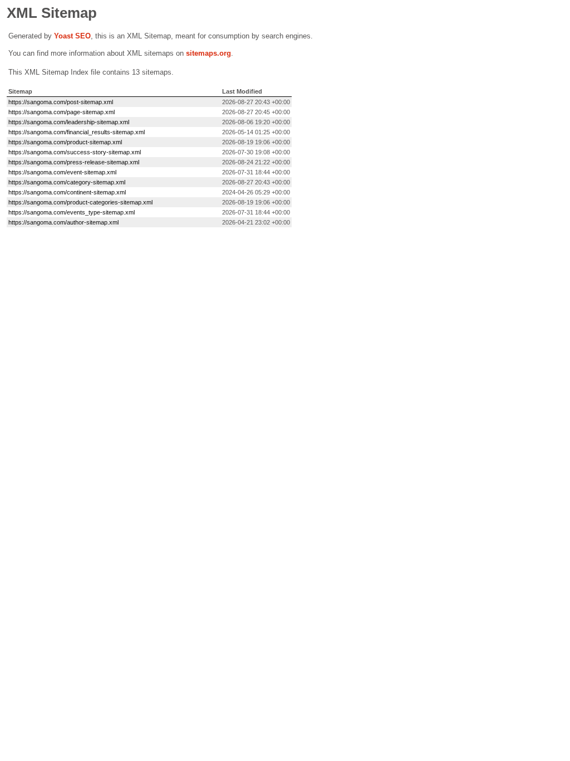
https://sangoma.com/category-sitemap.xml (66, 182)
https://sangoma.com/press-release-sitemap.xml (73, 162)
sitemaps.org (208, 53)
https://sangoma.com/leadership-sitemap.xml (68, 122)
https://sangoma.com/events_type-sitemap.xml (71, 212)
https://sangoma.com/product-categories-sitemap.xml (80, 202)
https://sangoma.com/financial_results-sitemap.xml (76, 132)
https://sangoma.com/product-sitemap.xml (65, 142)
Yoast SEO (72, 36)
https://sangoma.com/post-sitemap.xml (60, 102)
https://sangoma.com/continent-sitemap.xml (67, 192)
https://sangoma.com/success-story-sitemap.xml (74, 152)
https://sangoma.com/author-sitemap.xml (63, 222)
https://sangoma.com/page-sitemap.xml (61, 112)
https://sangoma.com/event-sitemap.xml (62, 172)
